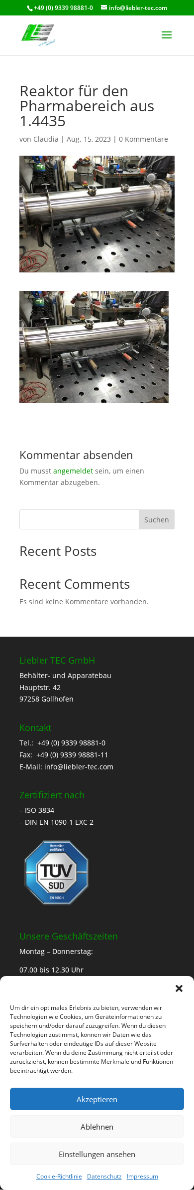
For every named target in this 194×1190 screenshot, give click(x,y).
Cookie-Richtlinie (59, 1176)
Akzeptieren (97, 1099)
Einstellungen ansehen (97, 1154)
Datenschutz (104, 1176)
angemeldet (73, 471)
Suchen (156, 519)
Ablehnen (97, 1127)
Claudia (46, 139)
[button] (179, 988)
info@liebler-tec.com (78, 766)
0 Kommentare (143, 139)
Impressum (142, 1176)
